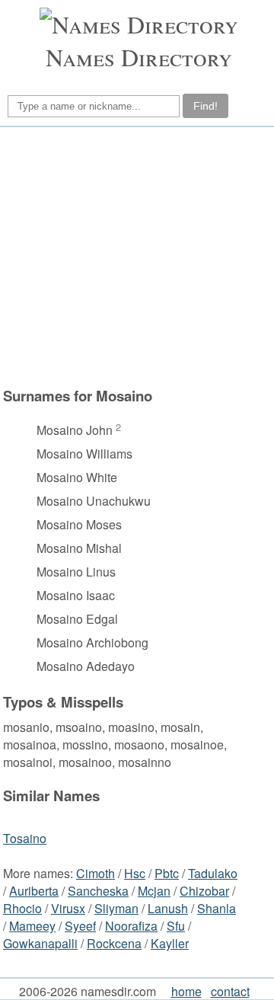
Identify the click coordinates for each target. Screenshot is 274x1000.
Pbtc (167, 873)
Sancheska (98, 890)
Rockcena (114, 943)
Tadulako (212, 873)
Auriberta (34, 890)
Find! (205, 106)
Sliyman (116, 908)
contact (230, 991)
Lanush (168, 908)
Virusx (68, 908)
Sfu (176, 926)
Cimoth (95, 873)
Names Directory (139, 56)
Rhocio (22, 908)
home (186, 991)
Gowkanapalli (40, 943)
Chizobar (204, 890)
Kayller (170, 943)
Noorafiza (131, 926)
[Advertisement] (134, 256)
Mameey (32, 926)
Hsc (134, 873)
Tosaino (24, 838)
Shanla (216, 908)
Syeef (80, 926)
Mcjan (154, 890)
